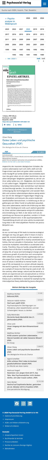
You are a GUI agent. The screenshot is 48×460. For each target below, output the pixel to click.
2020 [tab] (28, 29)
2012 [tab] (42, 34)
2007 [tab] (35, 39)
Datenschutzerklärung (13, 416)
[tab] (11, 21)
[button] (7, 125)
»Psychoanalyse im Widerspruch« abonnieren (17, 131)
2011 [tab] (7, 39)
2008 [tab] (28, 39)
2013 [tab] (35, 34)
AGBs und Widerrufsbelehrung (17, 423)
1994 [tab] (42, 50)
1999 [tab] (7, 50)
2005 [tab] (7, 44)
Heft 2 (43, 59)
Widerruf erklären (12, 426)
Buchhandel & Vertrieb (14, 438)
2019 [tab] (35, 29)
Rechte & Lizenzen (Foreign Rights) (18, 445)
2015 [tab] (21, 34)
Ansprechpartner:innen (14, 435)
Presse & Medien (11, 442)
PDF (6, 152)
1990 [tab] (35, 55)
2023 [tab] (7, 29)
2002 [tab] (28, 44)
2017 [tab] (7, 34)
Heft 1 (38, 59)
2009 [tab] (21, 39)
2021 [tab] (21, 29)
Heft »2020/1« (12, 59)
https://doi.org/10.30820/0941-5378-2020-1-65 (16, 122)
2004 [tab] (14, 44)
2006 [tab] (42, 39)
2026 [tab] (28, 18)
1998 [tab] (14, 50)
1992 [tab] (21, 55)
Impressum (9, 419)
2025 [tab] (35, 18)
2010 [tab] (14, 39)
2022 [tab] (14, 29)
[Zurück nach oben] (44, 456)
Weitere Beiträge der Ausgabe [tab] (24, 287)
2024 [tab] (42, 18)
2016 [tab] (14, 34)
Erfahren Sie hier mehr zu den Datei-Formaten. (16, 162)
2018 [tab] (42, 29)
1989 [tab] (42, 55)
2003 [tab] (21, 44)
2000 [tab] (42, 44)
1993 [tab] (14, 55)
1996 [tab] (28, 50)
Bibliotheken (10, 448)
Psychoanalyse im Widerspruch (11, 21)
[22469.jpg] (18, 88)
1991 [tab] (28, 55)
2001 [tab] (35, 44)
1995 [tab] (35, 50)
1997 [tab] (21, 50)
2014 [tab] (28, 34)
